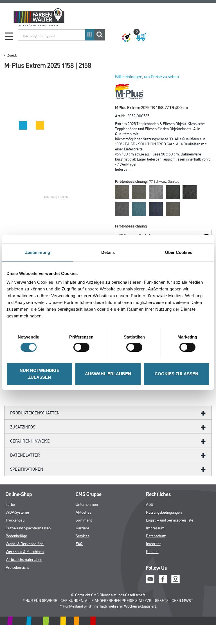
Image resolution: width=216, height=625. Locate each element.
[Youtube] (150, 578)
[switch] (82, 347)
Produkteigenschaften (35, 413)
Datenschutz (156, 535)
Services (82, 535)
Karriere (82, 527)
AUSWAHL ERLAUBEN (108, 373)
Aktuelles (83, 512)
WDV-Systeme (17, 512)
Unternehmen (87, 504)
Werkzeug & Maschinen (25, 551)
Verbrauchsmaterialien (24, 559)
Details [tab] (108, 252)
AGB (149, 504)
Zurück (12, 55)
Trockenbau (15, 519)
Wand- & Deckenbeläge (25, 543)
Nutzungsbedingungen (164, 512)
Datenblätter (25, 455)
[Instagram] (175, 578)
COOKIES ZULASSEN (176, 373)
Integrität (153, 543)
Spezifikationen (26, 469)
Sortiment (84, 519)
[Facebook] (163, 578)
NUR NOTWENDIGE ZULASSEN (39, 374)
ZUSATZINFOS (22, 427)
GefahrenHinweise (30, 441)
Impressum (155, 527)
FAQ (79, 543)
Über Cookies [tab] (178, 252)
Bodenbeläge (16, 535)
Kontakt (152, 551)
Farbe (10, 504)
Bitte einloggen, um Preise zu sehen (147, 76)
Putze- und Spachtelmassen (28, 527)
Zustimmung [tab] (37, 252)
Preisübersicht (17, 567)
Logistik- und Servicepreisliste (169, 519)
